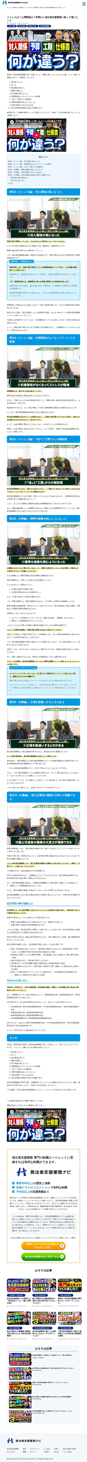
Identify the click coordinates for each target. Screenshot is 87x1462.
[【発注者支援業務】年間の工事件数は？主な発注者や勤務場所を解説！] (70, 1326)
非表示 (45, 157)
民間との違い (33, 26)
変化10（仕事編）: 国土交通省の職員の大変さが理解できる (29, 175)
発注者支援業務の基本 (42, 1328)
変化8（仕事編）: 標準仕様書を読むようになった (25, 170)
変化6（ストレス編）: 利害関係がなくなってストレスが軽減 (29, 164)
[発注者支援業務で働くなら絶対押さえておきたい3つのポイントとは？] (44, 1326)
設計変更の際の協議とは (19, 178)
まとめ (10, 183)
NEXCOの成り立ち (17, 180)
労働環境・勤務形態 (16, 1295)
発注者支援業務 (44, 26)
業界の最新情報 (40, 1295)
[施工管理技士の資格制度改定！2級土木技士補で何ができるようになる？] (44, 1293)
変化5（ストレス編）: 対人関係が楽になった (24, 161)
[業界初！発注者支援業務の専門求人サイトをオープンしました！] (70, 1293)
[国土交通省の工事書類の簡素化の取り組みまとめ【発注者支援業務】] (19, 1326)
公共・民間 (12, 26)
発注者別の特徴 (65, 1328)
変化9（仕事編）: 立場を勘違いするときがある (25, 172)
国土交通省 (22, 26)
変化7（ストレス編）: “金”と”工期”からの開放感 (25, 167)
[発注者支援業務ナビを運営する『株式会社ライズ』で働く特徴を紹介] (19, 1293)
